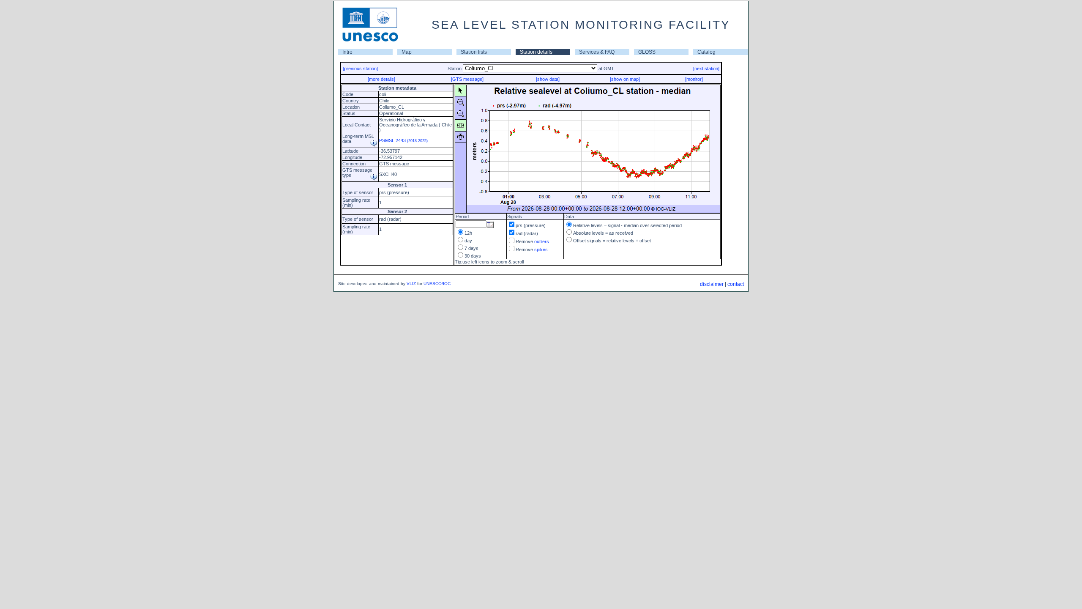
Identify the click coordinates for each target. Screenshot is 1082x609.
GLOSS (647, 52)
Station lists (474, 52)
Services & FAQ (597, 52)
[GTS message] (467, 79)
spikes (541, 249)
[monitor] (694, 79)
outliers (541, 241)
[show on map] (625, 79)
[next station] (706, 68)
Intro (347, 52)
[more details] (381, 79)
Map (407, 52)
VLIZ (411, 283)
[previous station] (360, 68)
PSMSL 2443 (403, 140)
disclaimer (712, 284)
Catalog (706, 52)
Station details (536, 52)
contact (735, 284)
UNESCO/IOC (437, 283)
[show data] (548, 79)
